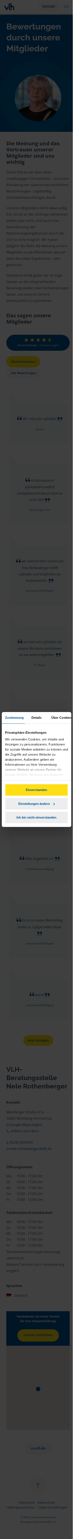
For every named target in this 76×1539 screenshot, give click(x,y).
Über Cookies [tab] (61, 717)
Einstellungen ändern (34, 804)
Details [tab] (36, 717)
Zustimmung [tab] (14, 717)
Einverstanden (36, 790)
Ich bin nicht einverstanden (36, 817)
